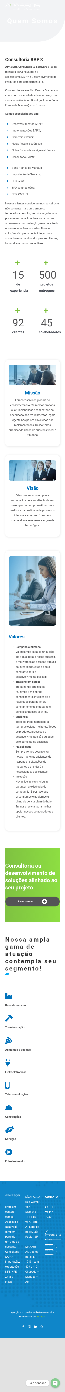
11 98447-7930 (50, 1212)
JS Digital (41, 1316)
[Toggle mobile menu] (58, 7)
